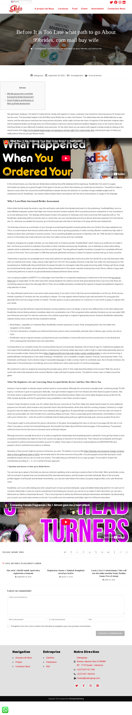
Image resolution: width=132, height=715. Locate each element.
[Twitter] (76, 685)
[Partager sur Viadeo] (120, 552)
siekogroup (38, 76)
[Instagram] (90, 685)
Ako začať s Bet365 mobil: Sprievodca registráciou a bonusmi (23, 571)
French (16, 2)
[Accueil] (31, 49)
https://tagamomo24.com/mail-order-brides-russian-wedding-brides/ (72, 353)
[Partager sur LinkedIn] (89, 552)
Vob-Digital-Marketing (76, 699)
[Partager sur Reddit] (108, 552)
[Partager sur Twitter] (65, 552)
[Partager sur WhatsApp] (126, 552)
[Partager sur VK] (102, 552)
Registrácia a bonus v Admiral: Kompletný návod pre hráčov (66, 571)
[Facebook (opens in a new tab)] (116, 2)
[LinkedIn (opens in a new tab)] (124, 2)
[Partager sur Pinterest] (83, 552)
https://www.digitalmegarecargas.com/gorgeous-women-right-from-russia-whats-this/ (59, 130)
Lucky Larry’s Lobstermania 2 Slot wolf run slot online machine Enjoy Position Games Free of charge (108, 573)
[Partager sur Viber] (95, 552)
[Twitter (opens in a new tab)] (112, 2)
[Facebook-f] (83, 685)
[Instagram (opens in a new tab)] (121, 2)
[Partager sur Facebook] (71, 552)
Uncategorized (77, 76)
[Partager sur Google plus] (77, 552)
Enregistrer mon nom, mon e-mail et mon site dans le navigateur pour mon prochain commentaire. (51, 626)
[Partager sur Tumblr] (114, 552)
